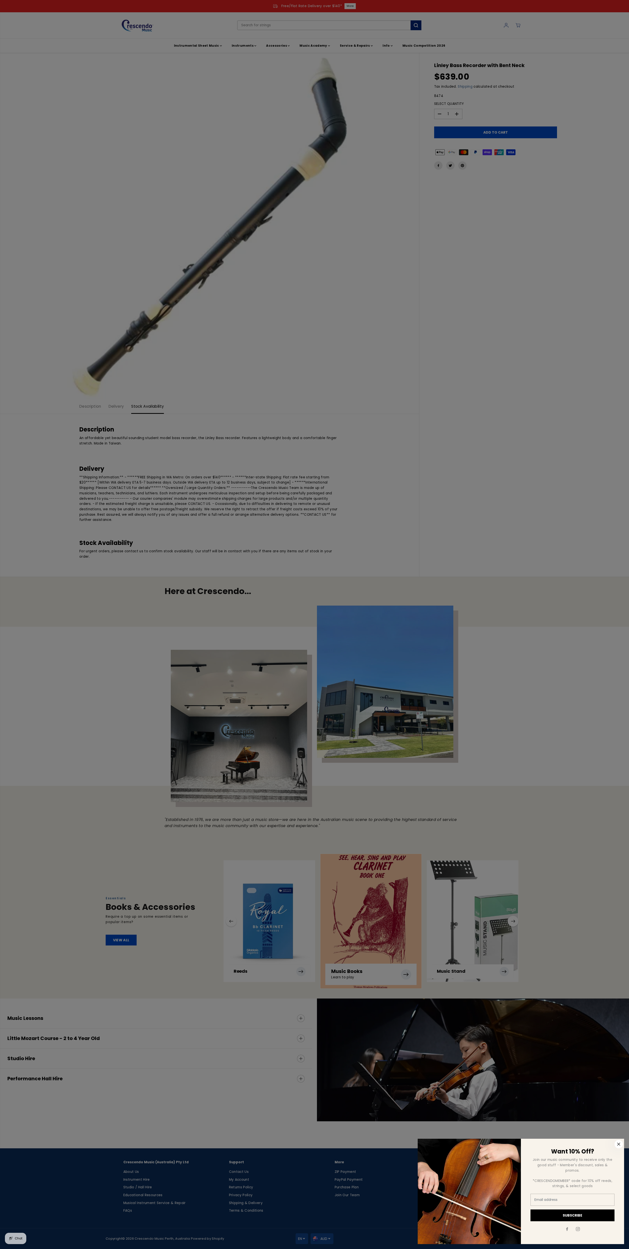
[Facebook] (567, 1229)
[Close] (618, 1144)
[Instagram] (577, 1229)
